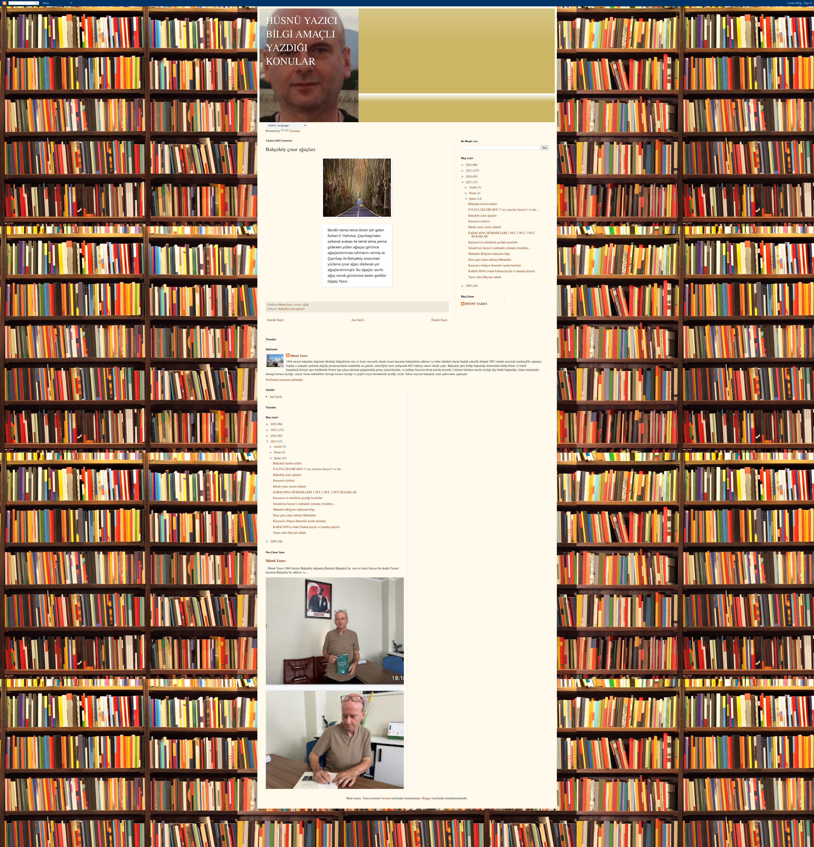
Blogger (426, 798)
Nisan (473, 193)
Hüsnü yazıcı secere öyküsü (484, 227)
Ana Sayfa (357, 320)
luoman (386, 798)
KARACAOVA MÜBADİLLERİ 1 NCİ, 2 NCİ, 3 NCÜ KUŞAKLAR (501, 234)
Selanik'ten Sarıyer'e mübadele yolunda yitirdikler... (499, 248)
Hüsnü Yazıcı (298, 356)
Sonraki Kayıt (275, 320)
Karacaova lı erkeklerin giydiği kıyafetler (493, 242)
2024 (469, 176)
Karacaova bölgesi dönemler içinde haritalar (494, 265)
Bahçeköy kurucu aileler (482, 204)
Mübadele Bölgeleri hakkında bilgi (489, 254)
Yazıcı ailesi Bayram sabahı (484, 277)
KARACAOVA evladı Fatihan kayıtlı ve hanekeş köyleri (501, 271)
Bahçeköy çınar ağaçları (292, 309)
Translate (294, 131)
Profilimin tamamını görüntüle (284, 380)
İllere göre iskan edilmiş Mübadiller (489, 260)
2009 (469, 286)
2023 (469, 182)
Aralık (473, 187)
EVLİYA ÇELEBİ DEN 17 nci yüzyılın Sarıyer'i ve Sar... (503, 209)
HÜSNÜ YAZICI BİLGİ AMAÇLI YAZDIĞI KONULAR (301, 40)
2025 (469, 170)
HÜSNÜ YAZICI (476, 303)
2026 (469, 165)
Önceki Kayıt (439, 320)
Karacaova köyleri (479, 221)
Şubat (473, 199)
